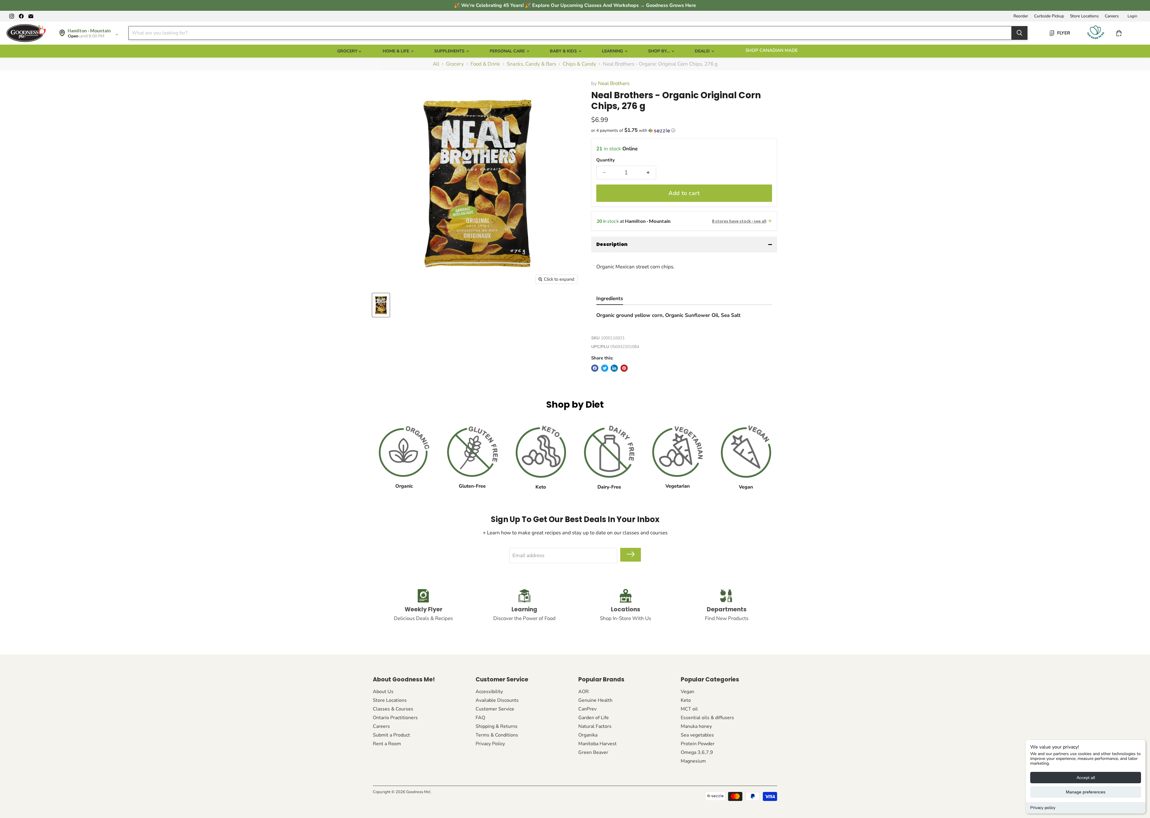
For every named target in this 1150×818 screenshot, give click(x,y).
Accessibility (489, 691)
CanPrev (587, 709)
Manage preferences (1085, 792)
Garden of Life (593, 717)
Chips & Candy (579, 64)
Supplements (450, 51)
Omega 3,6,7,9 (697, 752)
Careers (1112, 16)
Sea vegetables (697, 735)
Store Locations (1084, 16)
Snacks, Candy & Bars (531, 64)
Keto (686, 700)
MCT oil (689, 709)
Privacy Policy (490, 743)
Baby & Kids (564, 51)
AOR (583, 691)
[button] (684, 130)
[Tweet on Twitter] (604, 368)
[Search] (1019, 33)
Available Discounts (497, 700)
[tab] (609, 299)
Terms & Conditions (497, 735)
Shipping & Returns (497, 726)
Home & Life (396, 51)
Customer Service (495, 709)
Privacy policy (1042, 808)
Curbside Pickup (1049, 16)
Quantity (605, 160)
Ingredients (609, 298)
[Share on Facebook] (594, 368)
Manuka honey (696, 726)
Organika (587, 735)
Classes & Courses (393, 709)
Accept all (1086, 777)
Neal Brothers (614, 83)
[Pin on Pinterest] (624, 368)
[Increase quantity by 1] (648, 172)
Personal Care (508, 51)
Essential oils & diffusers (707, 717)
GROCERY (348, 51)
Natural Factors (595, 726)
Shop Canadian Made (771, 50)
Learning (613, 51)
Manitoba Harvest (597, 743)
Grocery (455, 64)
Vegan (687, 691)
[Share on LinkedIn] (614, 368)
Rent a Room (387, 743)
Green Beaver (593, 752)
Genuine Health (595, 700)
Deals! (703, 51)
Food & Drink (485, 64)
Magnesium (693, 761)
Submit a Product (391, 735)
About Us (383, 691)
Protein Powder (698, 743)
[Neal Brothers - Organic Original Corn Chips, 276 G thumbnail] (381, 305)
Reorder (1020, 16)
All (436, 64)
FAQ (480, 717)
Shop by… (659, 51)
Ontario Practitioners (395, 717)
